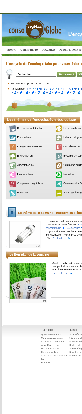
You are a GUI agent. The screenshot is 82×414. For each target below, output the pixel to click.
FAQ (43, 359)
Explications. (59, 238)
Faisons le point (60, 273)
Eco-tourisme (24, 137)
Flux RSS (46, 362)
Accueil (11, 49)
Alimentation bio (25, 165)
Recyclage (69, 174)
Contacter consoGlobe (52, 341)
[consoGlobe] (25, 26)
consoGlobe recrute (51, 345)
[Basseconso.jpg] (25, 232)
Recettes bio (75, 352)
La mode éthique (72, 128)
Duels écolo (75, 345)
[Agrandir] (38, 246)
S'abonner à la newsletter (54, 355)
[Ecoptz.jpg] (28, 281)
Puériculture (23, 192)
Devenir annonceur (50, 348)
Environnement (25, 155)
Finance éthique (25, 174)
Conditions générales (52, 338)
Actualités (49, 49)
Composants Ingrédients (30, 183)
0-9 (29, 88)
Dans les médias (49, 352)
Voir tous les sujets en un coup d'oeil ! (31, 83)
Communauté (29, 49)
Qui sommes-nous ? (51, 334)
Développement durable (29, 128)
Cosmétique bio (71, 146)
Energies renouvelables (29, 146)
